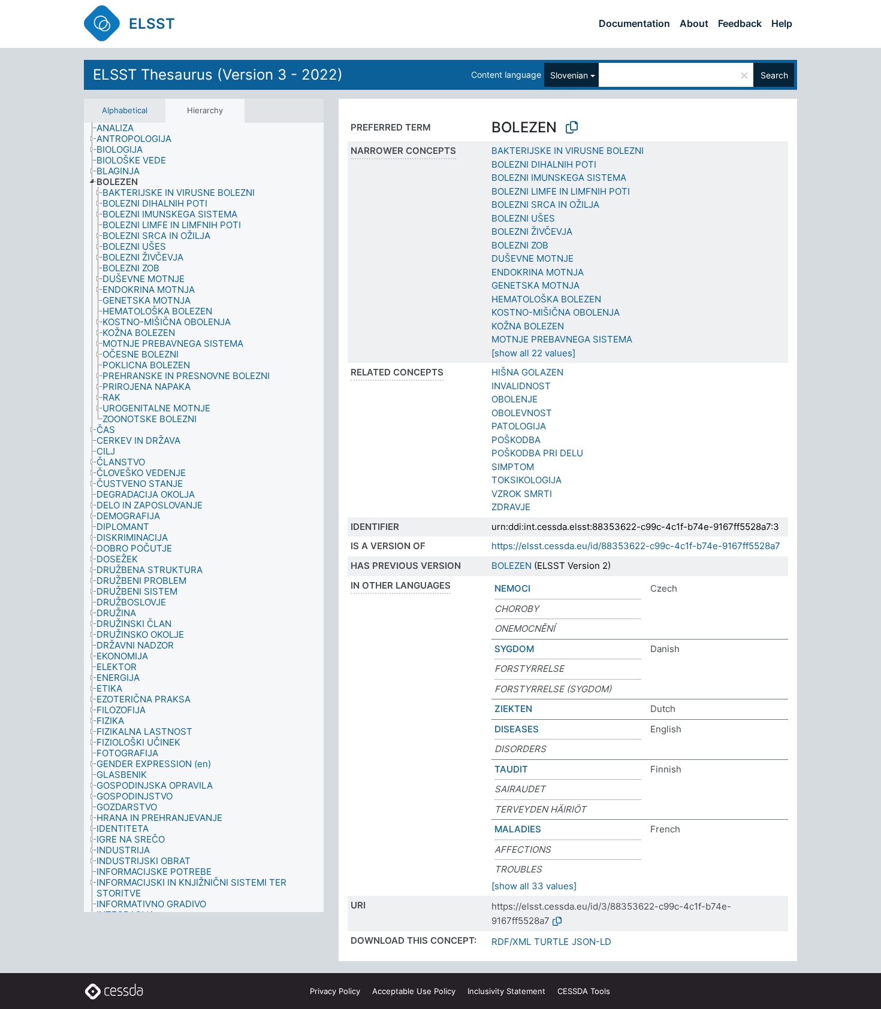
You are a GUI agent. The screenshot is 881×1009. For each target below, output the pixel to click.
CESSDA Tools (583, 991)
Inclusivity (506, 991)
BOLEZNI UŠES (523, 218)
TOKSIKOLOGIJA (526, 480)
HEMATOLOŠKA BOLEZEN (546, 299)
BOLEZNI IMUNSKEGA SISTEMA (558, 177)
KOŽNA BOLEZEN (527, 326)
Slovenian (569, 75)
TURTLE (551, 941)
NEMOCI (512, 588)
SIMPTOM (512, 466)
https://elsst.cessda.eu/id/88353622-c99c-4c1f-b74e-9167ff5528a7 (635, 546)
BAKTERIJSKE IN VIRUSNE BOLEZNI (567, 150)
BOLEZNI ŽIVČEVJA (531, 231)
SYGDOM (514, 649)
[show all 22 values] (533, 353)
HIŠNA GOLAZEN (527, 372)
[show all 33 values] (534, 886)
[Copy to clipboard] (572, 128)
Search (774, 75)
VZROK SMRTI (521, 493)
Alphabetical (124, 110)
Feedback (740, 23)
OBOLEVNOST (521, 413)
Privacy (335, 991)
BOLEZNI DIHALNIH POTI (543, 164)
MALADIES (517, 829)
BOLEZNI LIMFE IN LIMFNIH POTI (560, 191)
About (694, 23)
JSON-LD (591, 941)
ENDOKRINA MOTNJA (537, 272)
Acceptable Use (413, 991)
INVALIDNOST (521, 386)
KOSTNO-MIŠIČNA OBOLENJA (555, 312)
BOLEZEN (511, 565)
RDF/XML (511, 941)
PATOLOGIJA (518, 426)
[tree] (204, 517)
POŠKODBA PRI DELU (537, 453)
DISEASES (516, 729)
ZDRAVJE (510, 507)
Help (781, 23)
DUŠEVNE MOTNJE (532, 258)
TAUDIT (511, 769)
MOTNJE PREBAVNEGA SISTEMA (561, 339)
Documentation (634, 23)
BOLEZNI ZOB (519, 245)
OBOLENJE (514, 399)
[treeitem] (120, 128)
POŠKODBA (516, 440)
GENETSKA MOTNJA (535, 285)
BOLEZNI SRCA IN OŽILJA (545, 204)
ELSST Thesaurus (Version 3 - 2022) (218, 74)
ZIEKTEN (513, 708)
